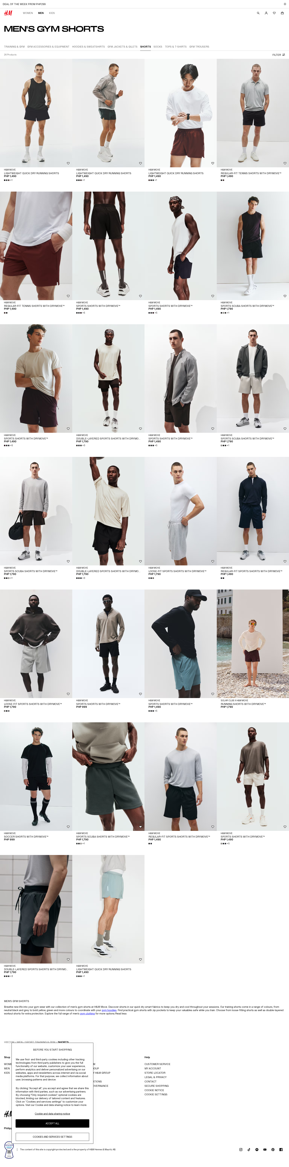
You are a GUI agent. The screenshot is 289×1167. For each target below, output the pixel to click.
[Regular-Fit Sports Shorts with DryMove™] (253, 511)
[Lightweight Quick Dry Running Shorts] (36, 113)
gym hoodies (109, 1010)
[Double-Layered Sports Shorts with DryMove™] (108, 378)
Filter (276, 54)
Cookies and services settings (52, 1136)
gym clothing (87, 1013)
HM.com (9, 1042)
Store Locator (154, 1072)
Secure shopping (156, 1085)
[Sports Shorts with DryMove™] (108, 246)
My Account (152, 1068)
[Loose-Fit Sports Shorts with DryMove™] (180, 511)
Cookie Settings (155, 1094)
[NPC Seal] (9, 1149)
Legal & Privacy (155, 1077)
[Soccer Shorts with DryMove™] (36, 776)
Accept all (52, 1123)
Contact (150, 1081)
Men (41, 13)
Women (28, 13)
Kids (52, 13)
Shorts (63, 1042)
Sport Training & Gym (40, 1042)
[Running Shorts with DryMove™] (253, 644)
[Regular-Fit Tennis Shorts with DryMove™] (253, 113)
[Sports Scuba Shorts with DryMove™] (253, 246)
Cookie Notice (154, 1090)
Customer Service (157, 1064)
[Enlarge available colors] (223, 180)
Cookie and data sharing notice (52, 1113)
